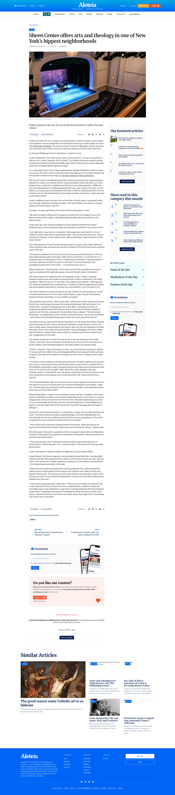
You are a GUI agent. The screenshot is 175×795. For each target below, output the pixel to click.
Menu (37, 14)
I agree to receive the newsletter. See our (52, 563)
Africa (128, 664)
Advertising (87, 773)
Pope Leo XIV (120, 14)
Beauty (25, 664)
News (81, 14)
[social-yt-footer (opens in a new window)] (82, 782)
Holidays (109, 14)
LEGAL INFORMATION (84, 788)
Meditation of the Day (124, 277)
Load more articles (127, 181)
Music (93, 701)
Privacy (120, 788)
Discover (72, 14)
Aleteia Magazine (134, 14)
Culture (32, 519)
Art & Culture (33, 25)
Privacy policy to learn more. (63, 563)
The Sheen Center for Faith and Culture (77, 175)
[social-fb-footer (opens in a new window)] (85, 782)
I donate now (39, 597)
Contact (103, 788)
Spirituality (99, 14)
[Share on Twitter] (96, 134)
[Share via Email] (100, 134)
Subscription (87, 767)
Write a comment (66, 638)
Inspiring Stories (60, 14)
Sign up (35, 568)
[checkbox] (31, 563)
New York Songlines (42, 146)
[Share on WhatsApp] (103, 134)
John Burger (52, 46)
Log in (135, 6)
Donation (86, 770)
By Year (105, 759)
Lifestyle (89, 14)
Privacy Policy (112, 788)
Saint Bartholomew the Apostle (94, 9)
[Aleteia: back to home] (87, 5)
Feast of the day (120, 269)
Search (42, 6)
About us (73, 788)
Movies (94, 664)
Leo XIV (128, 701)
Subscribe (142, 6)
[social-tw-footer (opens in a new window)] (89, 782)
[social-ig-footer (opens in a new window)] (93, 782)
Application (86, 761)
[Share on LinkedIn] (92, 134)
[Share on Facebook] (89, 134)
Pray (45, 14)
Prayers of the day (121, 284)
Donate (154, 6)
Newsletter (87, 759)
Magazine (86, 764)
